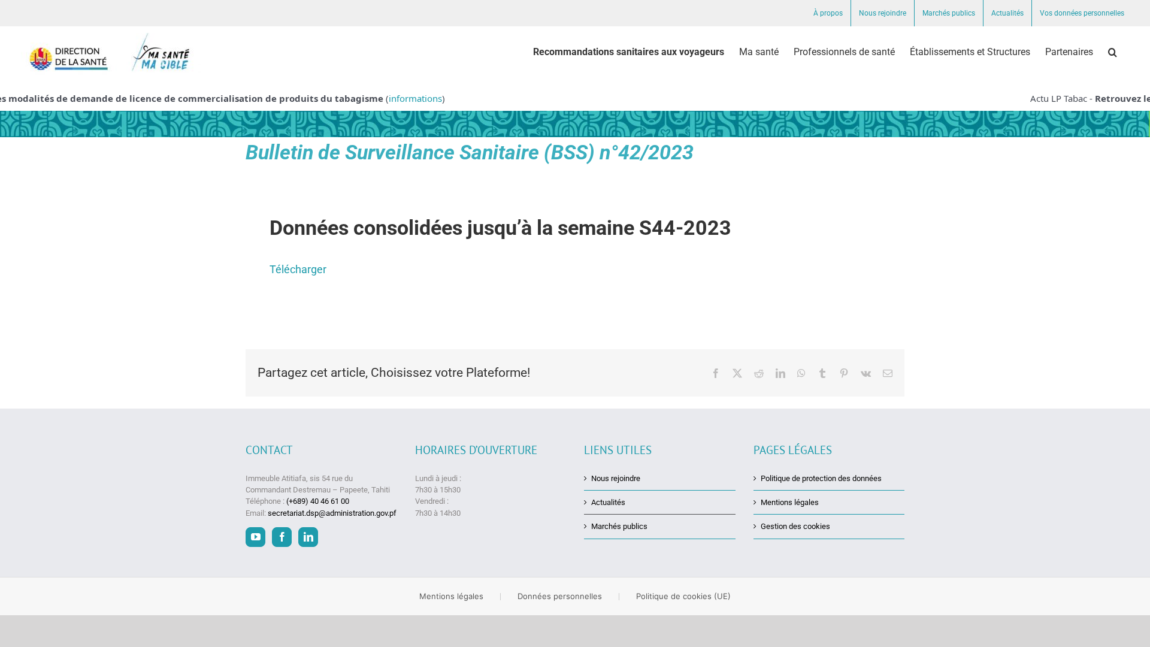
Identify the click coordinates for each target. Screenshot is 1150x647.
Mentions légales (790, 502)
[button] (1112, 52)
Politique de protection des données (821, 478)
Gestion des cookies (795, 526)
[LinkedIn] (308, 537)
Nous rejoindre (615, 478)
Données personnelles (560, 596)
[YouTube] (255, 537)
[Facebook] (282, 537)
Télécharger (298, 269)
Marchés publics (619, 526)
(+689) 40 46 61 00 (317, 501)
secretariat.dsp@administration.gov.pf (332, 513)
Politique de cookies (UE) (683, 596)
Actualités (608, 502)
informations (405, 98)
